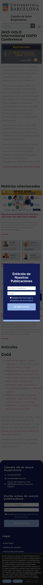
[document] (21, 292)
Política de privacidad (22, 300)
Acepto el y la (21, 299)
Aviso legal (26, 298)
